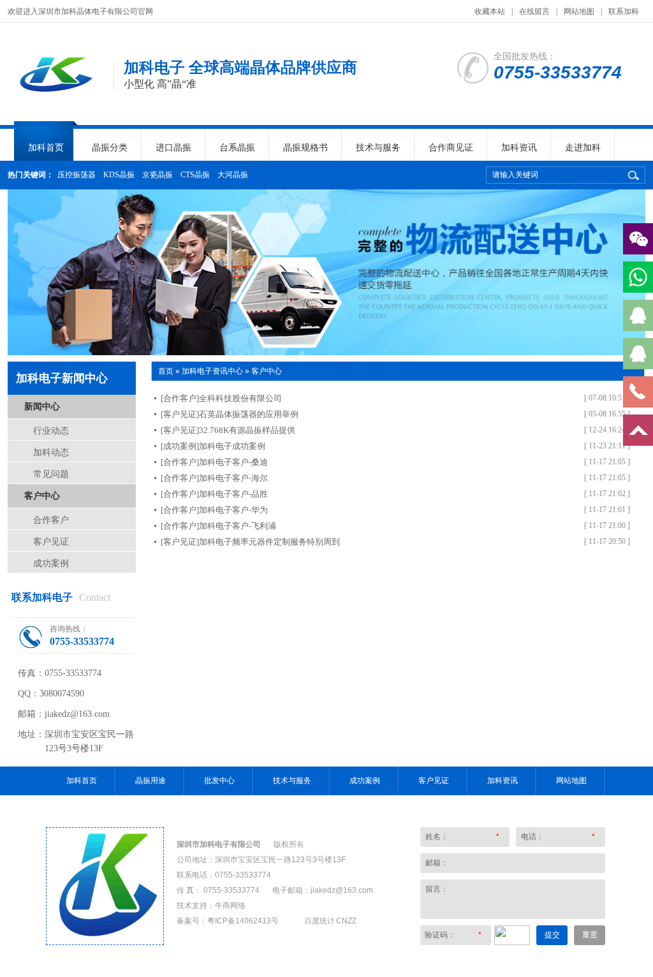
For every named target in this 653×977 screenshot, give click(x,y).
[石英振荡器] (326, 272)
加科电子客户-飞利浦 (237, 526)
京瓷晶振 (157, 174)
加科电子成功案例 (232, 446)
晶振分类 (110, 147)
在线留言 (534, 11)
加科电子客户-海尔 (233, 478)
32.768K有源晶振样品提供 (247, 430)
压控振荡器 (76, 174)
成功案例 (51, 563)
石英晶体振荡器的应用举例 (248, 414)
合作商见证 (451, 147)
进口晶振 (173, 147)
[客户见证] (180, 414)
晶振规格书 (305, 147)
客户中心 (42, 495)
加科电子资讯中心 (212, 371)
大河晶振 (232, 174)
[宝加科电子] (105, 941)
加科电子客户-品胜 (233, 494)
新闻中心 (42, 406)
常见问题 (51, 474)
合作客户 (51, 520)
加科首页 (46, 147)
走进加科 (583, 147)
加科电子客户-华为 (233, 510)
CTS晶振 (195, 174)
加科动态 (51, 452)
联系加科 (623, 11)
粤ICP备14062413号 (243, 920)
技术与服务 (378, 147)
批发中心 (219, 780)
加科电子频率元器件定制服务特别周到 (269, 542)
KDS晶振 (119, 174)
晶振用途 (150, 780)
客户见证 (51, 541)
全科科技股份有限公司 (240, 398)
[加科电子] (54, 95)
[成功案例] (180, 446)
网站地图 (579, 11)
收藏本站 (489, 11)
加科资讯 (519, 147)
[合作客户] (180, 398)
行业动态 (51, 430)
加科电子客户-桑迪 (233, 462)
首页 (165, 371)
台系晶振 (237, 147)
